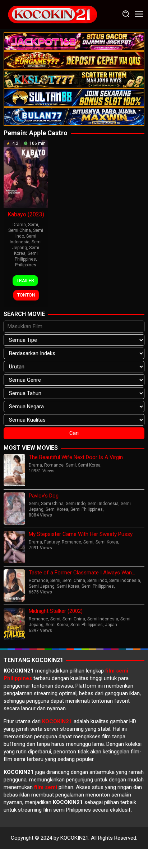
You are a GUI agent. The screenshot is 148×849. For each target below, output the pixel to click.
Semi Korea (89, 465)
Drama (19, 224)
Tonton (26, 295)
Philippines (25, 264)
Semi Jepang (42, 586)
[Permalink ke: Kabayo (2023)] (25, 173)
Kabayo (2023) (26, 214)
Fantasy (52, 542)
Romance (54, 465)
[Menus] (139, 14)
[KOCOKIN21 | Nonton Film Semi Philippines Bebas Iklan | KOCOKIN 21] (52, 14)
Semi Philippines (86, 509)
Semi (33, 224)
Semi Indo (75, 503)
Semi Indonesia (103, 503)
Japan (111, 624)
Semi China (19, 230)
